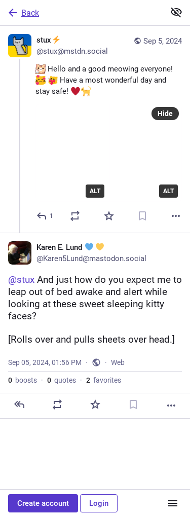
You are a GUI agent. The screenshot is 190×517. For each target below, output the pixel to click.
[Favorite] (109, 216)
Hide (165, 113)
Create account (43, 503)
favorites (103, 380)
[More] (176, 216)
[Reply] (19, 404)
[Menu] (173, 503)
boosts (22, 380)
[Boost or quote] (75, 216)
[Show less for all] (176, 12)
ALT (95, 191)
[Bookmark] (142, 216)
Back (30, 13)
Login (98, 503)
